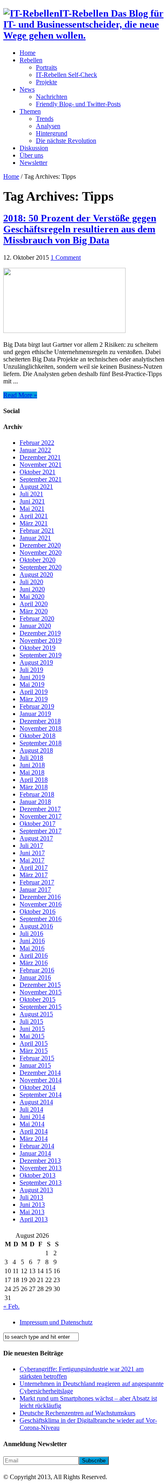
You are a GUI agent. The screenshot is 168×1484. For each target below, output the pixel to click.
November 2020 (41, 552)
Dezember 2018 (40, 721)
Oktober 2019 (37, 647)
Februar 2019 (37, 706)
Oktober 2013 (37, 1175)
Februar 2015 (37, 1058)
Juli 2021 (31, 493)
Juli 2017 (31, 845)
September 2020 (41, 567)
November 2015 (41, 992)
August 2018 (36, 750)
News (27, 89)
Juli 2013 (31, 1197)
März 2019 (34, 699)
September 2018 (41, 743)
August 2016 (36, 926)
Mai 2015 (32, 1036)
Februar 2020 (37, 618)
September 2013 (41, 1182)
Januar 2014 (35, 1153)
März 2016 (34, 962)
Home (27, 52)
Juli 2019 (31, 669)
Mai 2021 (32, 508)
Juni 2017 (32, 852)
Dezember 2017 (40, 808)
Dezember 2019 (40, 633)
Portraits (46, 67)
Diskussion (34, 147)
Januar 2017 (35, 889)
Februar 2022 (37, 442)
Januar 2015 (35, 1065)
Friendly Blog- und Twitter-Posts (78, 104)
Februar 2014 (37, 1146)
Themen (30, 111)
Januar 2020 (35, 625)
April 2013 (34, 1219)
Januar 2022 (35, 450)
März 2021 (34, 523)
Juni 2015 (32, 1028)
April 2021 (34, 515)
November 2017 (41, 816)
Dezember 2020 (40, 545)
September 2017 (41, 830)
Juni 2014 (32, 1116)
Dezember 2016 (40, 896)
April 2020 (34, 603)
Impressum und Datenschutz (56, 1322)
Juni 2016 (32, 940)
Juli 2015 (31, 1021)
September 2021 (41, 479)
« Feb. (11, 1306)
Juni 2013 (32, 1204)
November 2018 (41, 728)
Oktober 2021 (37, 471)
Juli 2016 (31, 933)
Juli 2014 (31, 1109)
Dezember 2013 (40, 1160)
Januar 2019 (35, 713)
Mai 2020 (32, 596)
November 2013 (41, 1167)
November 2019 (41, 640)
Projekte (46, 82)
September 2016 (41, 918)
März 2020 (34, 611)
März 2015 (34, 1050)
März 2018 (34, 787)
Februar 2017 (37, 882)
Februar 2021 (37, 530)
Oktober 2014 (37, 1087)
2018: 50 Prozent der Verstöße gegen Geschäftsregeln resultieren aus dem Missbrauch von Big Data (79, 229)
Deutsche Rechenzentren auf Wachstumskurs (77, 1413)
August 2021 (36, 486)
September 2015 (41, 1006)
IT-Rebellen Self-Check (66, 74)
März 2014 (34, 1138)
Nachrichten (51, 96)
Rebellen (31, 60)
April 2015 (34, 1043)
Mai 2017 (32, 860)
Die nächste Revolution (66, 140)
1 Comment (66, 257)
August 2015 (36, 1014)
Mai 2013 (32, 1211)
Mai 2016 (32, 948)
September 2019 (41, 655)
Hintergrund (51, 133)
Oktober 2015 (37, 999)
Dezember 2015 (40, 984)
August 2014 (36, 1102)
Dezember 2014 (40, 1072)
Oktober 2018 (37, 735)
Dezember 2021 (40, 457)
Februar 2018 (37, 794)
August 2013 (36, 1189)
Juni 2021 (32, 501)
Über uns (31, 155)
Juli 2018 (31, 757)
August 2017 (36, 838)
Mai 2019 (32, 684)
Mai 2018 (32, 772)
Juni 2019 (32, 677)
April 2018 (34, 779)
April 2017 (34, 867)
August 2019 (36, 662)
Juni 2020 (32, 589)
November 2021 (41, 464)
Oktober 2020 (37, 559)
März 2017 (34, 874)
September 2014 (41, 1094)
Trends (44, 118)
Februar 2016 (37, 970)
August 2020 (36, 574)
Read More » (20, 395)
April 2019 (34, 691)
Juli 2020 (31, 581)
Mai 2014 (32, 1124)
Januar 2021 (35, 537)
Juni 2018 (32, 765)
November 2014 (41, 1080)
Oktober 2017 (37, 823)
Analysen (48, 126)
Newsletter (33, 162)
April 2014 (34, 1131)
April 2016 (34, 955)
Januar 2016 (35, 977)
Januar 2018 (35, 801)
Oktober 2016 (37, 911)
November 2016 (41, 904)
